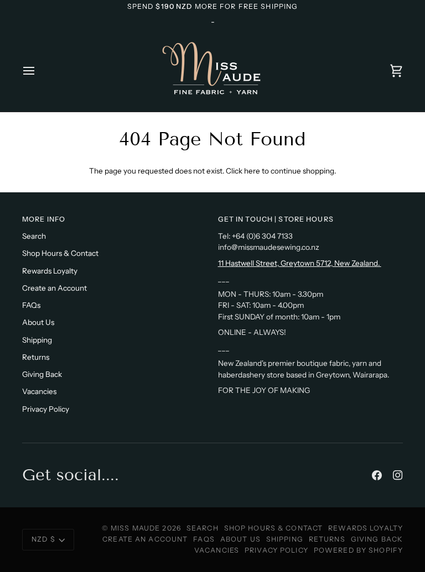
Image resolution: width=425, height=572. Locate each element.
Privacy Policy (45, 409)
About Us (38, 322)
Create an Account (54, 288)
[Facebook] (377, 475)
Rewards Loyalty (49, 270)
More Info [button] (43, 219)
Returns (35, 357)
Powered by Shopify (358, 550)
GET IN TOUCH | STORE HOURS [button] (276, 219)
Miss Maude (135, 528)
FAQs (31, 305)
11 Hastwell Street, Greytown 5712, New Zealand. (299, 263)
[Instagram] (398, 475)
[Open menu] (38, 70)
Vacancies (39, 391)
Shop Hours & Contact (60, 253)
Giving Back (42, 374)
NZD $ (43, 539)
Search (34, 236)
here (252, 170)
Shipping (37, 339)
